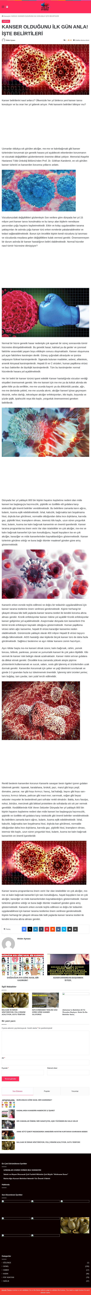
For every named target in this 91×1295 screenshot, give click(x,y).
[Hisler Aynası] (45, 6)
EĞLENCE (7, 1263)
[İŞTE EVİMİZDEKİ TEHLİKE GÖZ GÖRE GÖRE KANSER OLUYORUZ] (45, 1000)
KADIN (5, 1274)
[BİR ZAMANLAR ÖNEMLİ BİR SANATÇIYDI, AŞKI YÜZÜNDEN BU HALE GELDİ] (8, 1124)
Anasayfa (6, 16)
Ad (3, 1058)
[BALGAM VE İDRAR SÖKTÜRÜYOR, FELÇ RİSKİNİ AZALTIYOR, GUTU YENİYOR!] (15, 1000)
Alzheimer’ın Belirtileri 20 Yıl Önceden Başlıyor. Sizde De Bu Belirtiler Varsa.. (74, 1012)
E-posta (5, 1068)
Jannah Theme (6, 1290)
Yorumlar (74, 1091)
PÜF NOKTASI (8, 1277)
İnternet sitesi (52, 1068)
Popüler (47, 1091)
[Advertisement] (45, 126)
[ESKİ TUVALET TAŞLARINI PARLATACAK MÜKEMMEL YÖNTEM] (16, 1242)
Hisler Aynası (10, 40)
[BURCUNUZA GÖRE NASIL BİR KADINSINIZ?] (8, 1103)
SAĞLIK (14, 16)
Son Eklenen (17, 1091)
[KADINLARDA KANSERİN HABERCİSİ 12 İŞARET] (8, 1113)
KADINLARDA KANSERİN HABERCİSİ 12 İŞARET (36, 1111)
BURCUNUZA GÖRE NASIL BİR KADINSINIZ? (34, 1100)
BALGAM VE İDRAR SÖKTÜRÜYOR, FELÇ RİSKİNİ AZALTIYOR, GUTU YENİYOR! (13, 1012)
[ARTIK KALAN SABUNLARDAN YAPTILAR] (45, 1242)
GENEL (6, 1266)
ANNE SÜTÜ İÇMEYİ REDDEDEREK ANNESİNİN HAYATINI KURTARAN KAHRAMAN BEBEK (52, 1132)
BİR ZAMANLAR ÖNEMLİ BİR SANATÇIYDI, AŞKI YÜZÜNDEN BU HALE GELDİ (47, 1121)
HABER (6, 1270)
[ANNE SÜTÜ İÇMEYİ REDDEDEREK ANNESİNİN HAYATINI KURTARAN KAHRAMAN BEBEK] (8, 1134)
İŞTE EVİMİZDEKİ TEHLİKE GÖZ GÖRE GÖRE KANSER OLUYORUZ (44, 1012)
